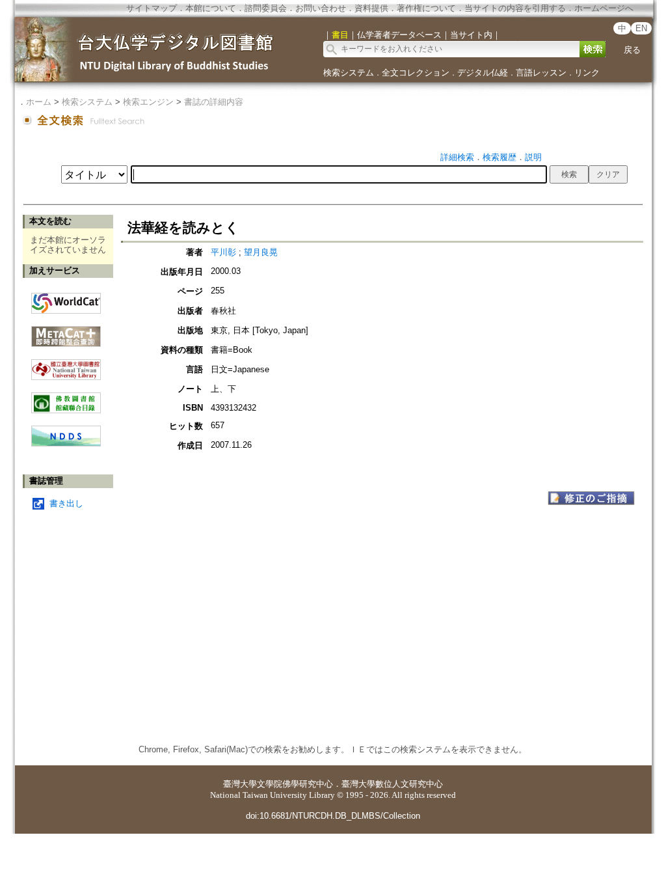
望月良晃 (261, 252)
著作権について (426, 8)
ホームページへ (603, 8)
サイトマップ (151, 8)
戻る (632, 50)
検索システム (348, 72)
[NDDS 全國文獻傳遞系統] (66, 443)
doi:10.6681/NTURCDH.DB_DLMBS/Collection (333, 816)
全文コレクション (415, 72)
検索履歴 (499, 157)
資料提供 (371, 8)
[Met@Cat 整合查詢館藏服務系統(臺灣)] (66, 331)
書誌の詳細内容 (213, 102)
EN (641, 28)
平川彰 (223, 252)
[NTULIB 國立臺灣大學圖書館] (66, 364)
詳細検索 (457, 157)
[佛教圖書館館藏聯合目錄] (66, 398)
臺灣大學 (240, 784)
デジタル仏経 (482, 72)
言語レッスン (541, 72)
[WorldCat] (66, 300)
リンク (587, 72)
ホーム (38, 102)
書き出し (66, 503)
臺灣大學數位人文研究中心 (392, 784)
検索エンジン (148, 102)
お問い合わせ (320, 8)
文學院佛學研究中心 (295, 784)
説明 (533, 157)
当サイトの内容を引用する (515, 8)
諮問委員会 (266, 8)
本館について (210, 8)
